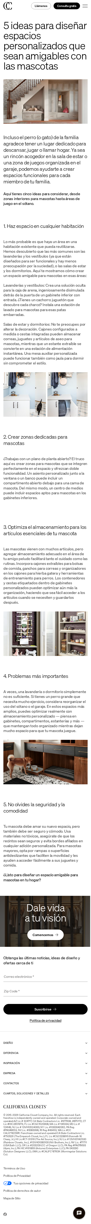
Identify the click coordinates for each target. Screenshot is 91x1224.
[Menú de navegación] (85, 5)
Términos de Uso (14, 1168)
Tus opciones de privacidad (30, 1183)
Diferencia (11, 1053)
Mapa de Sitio (12, 1198)
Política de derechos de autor (22, 1191)
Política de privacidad (45, 1020)
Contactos (11, 1083)
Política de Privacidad (16, 1176)
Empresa (9, 1073)
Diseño (8, 1043)
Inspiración (11, 1063)
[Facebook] (5, 1214)
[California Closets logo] (7, 6)
